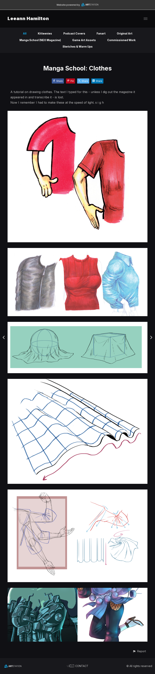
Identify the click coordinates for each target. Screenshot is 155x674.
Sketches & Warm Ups (78, 46)
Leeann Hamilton (28, 18)
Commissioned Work (121, 40)
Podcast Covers (74, 33)
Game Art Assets (84, 40)
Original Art (124, 33)
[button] (139, 651)
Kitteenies (45, 33)
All (24, 33)
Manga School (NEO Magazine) (40, 40)
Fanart (101, 33)
